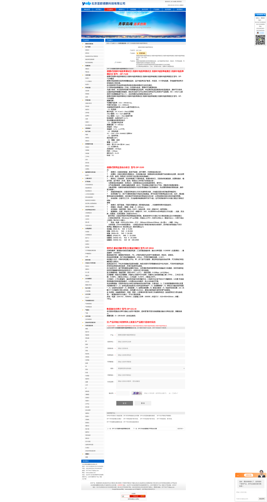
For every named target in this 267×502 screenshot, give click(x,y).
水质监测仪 (88, 228)
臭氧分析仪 (88, 103)
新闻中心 (122, 9)
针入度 (87, 272)
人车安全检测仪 (89, 194)
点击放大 (119, 62)
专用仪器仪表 (89, 325)
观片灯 (87, 332)
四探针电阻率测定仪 (161, 326)
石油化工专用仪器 (90, 263)
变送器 (87, 106)
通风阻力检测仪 (89, 206)
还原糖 (87, 216)
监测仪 (87, 115)
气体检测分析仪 (89, 300)
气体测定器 (88, 307)
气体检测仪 (88, 303)
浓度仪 (87, 244)
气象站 (87, 310)
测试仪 (87, 438)
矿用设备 (87, 181)
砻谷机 (87, 391)
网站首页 (87, 9)
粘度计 (87, 84)
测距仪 (87, 426)
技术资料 (168, 9)
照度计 (87, 416)
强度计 (87, 400)
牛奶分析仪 (88, 225)
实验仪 (87, 147)
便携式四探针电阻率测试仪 (124, 326)
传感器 (87, 231)
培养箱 (87, 360)
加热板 (87, 153)
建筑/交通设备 (89, 43)
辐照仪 (87, 109)
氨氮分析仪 (88, 285)
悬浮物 (87, 247)
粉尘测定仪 (88, 125)
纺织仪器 (87, 260)
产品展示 (110, 9)
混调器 (87, 150)
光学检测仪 (88, 319)
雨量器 (87, 94)
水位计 (87, 297)
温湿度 (87, 90)
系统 (86, 350)
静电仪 (87, 166)
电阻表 (87, 335)
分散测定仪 (88, 213)
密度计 (87, 78)
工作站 (87, 156)
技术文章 (145, 9)
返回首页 (167, 1)
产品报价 (156, 9)
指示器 (87, 429)
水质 (86, 256)
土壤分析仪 (88, 178)
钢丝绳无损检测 (89, 59)
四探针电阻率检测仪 (149, 326)
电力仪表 (87, 288)
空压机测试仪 (89, 184)
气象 (86, 313)
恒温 (86, 372)
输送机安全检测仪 (90, 200)
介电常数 (87, 291)
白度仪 (87, 447)
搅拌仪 (87, 432)
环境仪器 (87, 100)
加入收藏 (173, 1)
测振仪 (87, 69)
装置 (86, 97)
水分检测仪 (88, 278)
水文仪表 (87, 294)
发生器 (87, 407)
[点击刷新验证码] (137, 393)
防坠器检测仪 (89, 197)
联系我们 (179, 1)
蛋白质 (87, 222)
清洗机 (87, 357)
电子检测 (87, 47)
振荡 (86, 363)
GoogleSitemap (116, 489)
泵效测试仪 (88, 188)
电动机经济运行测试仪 (91, 56)
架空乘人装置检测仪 (91, 203)
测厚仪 (87, 413)
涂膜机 (87, 169)
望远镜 (87, 338)
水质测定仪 (88, 234)
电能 (86, 134)
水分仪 (87, 281)
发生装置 (87, 410)
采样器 (87, 112)
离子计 (87, 238)
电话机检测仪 (89, 62)
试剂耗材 (87, 128)
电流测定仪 (88, 191)
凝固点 (87, 269)
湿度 (86, 119)
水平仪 (87, 404)
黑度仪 (87, 422)
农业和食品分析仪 (90, 209)
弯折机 (87, 72)
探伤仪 (87, 53)
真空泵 (87, 162)
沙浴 (86, 347)
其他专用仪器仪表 (90, 322)
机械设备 (87, 65)
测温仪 (87, 141)
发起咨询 (261, 498)
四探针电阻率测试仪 (138, 326)
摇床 (86, 344)
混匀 (86, 159)
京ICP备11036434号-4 (148, 489)
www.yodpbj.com (91, 472)
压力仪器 (87, 441)
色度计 (87, 241)
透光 (86, 369)
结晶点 (87, 266)
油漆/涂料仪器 (89, 444)
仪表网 (133, 493)
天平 (86, 385)
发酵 (86, 382)
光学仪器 (87, 316)
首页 (107, 43)
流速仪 (87, 397)
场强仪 (87, 137)
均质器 (87, 375)
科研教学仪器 (89, 144)
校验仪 (87, 50)
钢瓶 (86, 328)
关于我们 (98, 9)
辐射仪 (87, 379)
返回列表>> (181, 428)
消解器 (87, 394)
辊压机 (87, 354)
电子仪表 (87, 131)
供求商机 (133, 9)
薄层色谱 (87, 435)
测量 (86, 457)
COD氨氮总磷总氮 (90, 250)
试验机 (87, 419)
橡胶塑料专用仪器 (90, 172)
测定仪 (87, 275)
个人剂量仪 (88, 81)
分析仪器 (87, 75)
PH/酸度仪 (88, 253)
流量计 (87, 122)
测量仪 (87, 454)
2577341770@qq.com (92, 470)
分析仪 (87, 219)
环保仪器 (87, 87)
